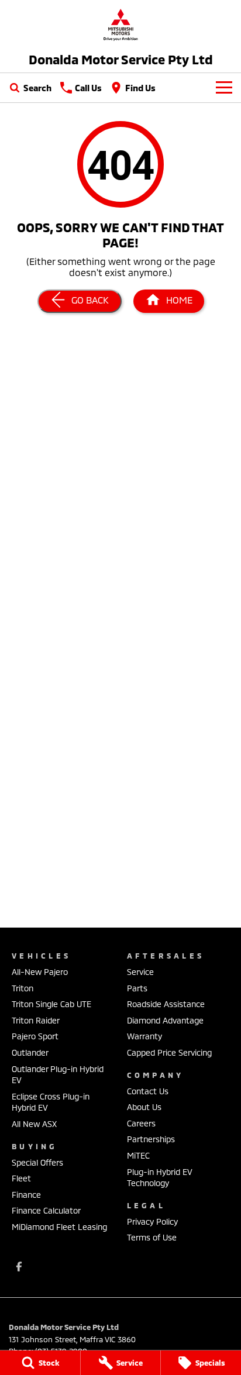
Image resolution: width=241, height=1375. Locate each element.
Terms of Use (152, 1237)
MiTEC (138, 1155)
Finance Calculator (46, 1210)
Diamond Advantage (165, 1020)
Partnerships (151, 1139)
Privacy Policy (152, 1221)
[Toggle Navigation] (224, 87)
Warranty (144, 1036)
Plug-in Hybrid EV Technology (159, 1177)
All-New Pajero (40, 972)
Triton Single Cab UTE (51, 1004)
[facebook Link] (19, 1266)
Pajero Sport (35, 1036)
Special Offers (37, 1162)
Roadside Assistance (166, 1004)
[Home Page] (120, 24)
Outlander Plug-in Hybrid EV (58, 1074)
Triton (22, 988)
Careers (141, 1123)
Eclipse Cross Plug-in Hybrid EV (50, 1102)
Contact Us (147, 1091)
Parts (137, 988)
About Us (144, 1107)
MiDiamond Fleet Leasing (59, 1227)
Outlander (30, 1052)
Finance (26, 1195)
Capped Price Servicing (169, 1052)
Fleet (21, 1178)
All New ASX (34, 1124)
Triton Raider (36, 1020)
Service (140, 972)
